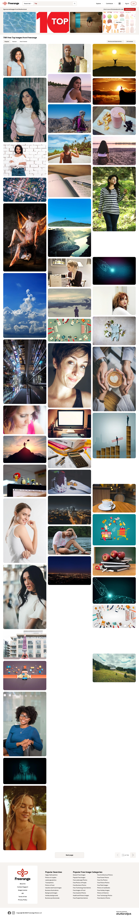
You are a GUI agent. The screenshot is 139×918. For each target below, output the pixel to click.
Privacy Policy (22, 900)
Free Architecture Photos (105, 875)
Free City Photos (102, 880)
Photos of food (49, 885)
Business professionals (52, 898)
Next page (69, 855)
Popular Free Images (79, 877)
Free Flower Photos (103, 877)
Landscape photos (50, 880)
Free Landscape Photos (80, 880)
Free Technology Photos (104, 895)
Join (133, 3)
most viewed (23, 41)
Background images (51, 893)
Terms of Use (22, 896)
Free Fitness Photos (103, 883)
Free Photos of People (79, 883)
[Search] (74, 3)
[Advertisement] (114, 244)
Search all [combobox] (27, 3)
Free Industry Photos (103, 898)
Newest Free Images (79, 875)
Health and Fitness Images (81, 895)
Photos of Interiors (103, 893)
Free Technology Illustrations (82, 888)
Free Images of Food (79, 890)
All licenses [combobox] (130, 41)
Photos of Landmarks (103, 888)
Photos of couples (50, 877)
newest (14, 41)
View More (118, 22)
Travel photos (49, 883)
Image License (22, 890)
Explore (98, 3)
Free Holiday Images (103, 890)
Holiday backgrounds (51, 895)
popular (7, 41)
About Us (22, 884)
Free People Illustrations (80, 898)
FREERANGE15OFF (130, 9)
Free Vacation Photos (79, 893)
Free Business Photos (79, 885)
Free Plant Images (102, 885)
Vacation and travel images (53, 888)
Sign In (127, 3)
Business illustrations (51, 890)
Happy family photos (51, 875)
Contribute (109, 3)
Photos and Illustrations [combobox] (115, 41)
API (23, 893)
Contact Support (22, 887)
